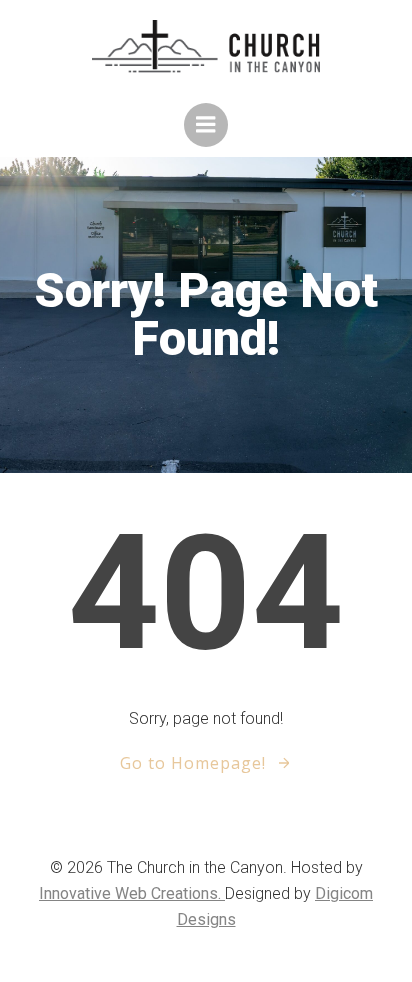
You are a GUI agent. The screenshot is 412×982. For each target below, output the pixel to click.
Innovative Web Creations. (132, 893)
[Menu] (206, 125)
